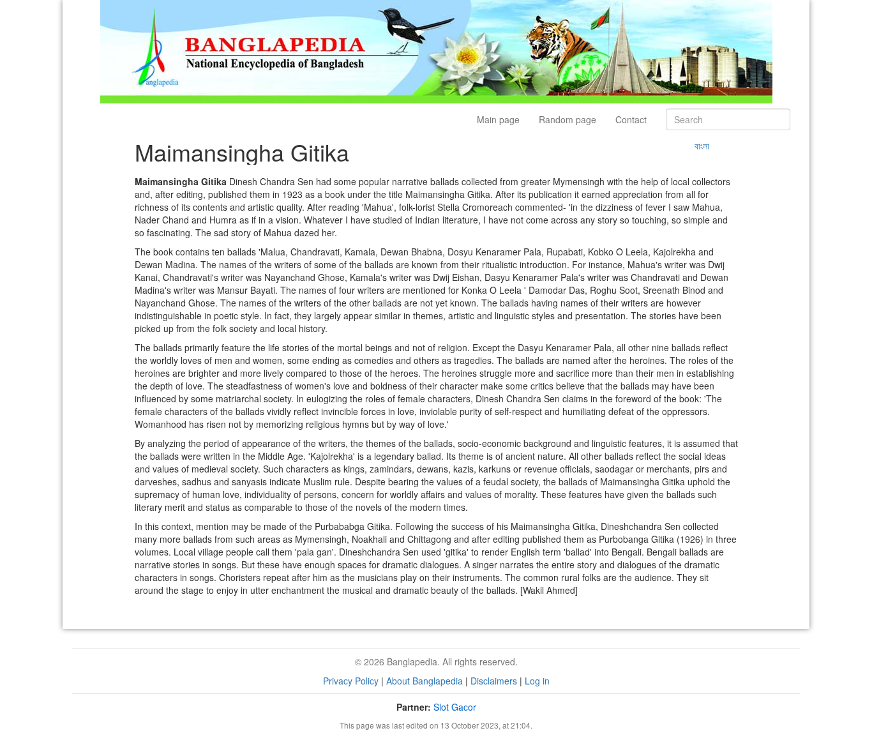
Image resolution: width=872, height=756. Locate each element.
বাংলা (702, 145)
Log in (537, 680)
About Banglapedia (424, 680)
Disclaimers (493, 680)
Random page (567, 119)
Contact (631, 119)
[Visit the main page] (436, 50)
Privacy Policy (351, 680)
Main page (498, 119)
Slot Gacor (454, 706)
